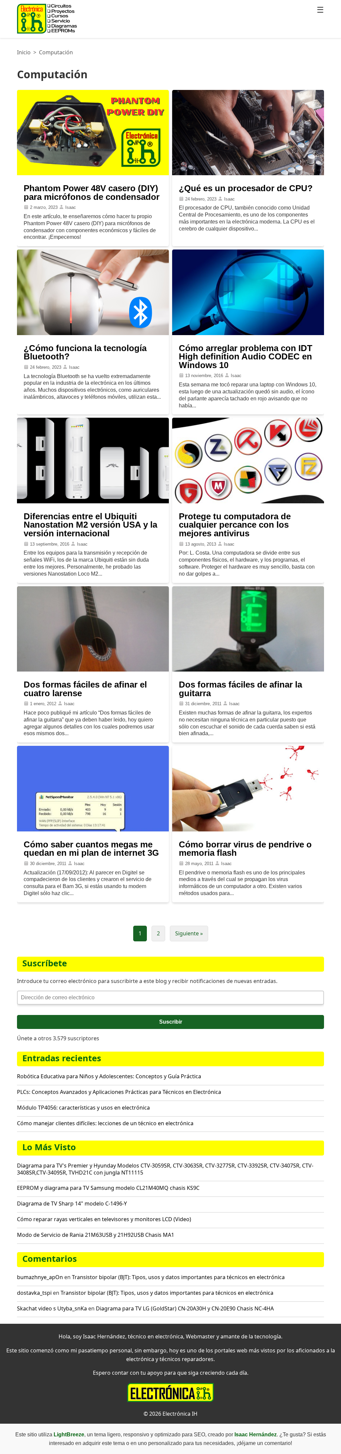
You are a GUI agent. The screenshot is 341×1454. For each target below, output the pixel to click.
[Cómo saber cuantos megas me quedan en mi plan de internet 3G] (93, 829)
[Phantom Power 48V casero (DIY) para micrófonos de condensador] (93, 173)
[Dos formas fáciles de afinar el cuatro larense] (93, 670)
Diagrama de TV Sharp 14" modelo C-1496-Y (72, 1203)
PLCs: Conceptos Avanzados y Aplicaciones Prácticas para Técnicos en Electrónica (119, 1092)
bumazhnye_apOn (40, 1277)
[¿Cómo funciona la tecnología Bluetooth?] (93, 333)
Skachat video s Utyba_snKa (52, 1308)
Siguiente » (189, 933)
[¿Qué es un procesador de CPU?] (248, 173)
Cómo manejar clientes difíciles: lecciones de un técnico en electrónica (105, 1123)
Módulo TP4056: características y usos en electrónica (83, 1107)
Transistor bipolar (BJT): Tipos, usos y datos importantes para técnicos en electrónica (178, 1277)
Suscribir (170, 1022)
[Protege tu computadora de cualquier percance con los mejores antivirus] (248, 501)
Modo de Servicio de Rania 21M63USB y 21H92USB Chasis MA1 (95, 1234)
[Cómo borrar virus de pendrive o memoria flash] (248, 829)
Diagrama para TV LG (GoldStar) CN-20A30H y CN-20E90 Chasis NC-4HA (185, 1308)
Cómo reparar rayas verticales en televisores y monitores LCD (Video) (104, 1219)
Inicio (24, 52)
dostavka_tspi (34, 1292)
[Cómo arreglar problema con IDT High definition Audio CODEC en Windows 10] (248, 333)
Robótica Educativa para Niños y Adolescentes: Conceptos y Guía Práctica (109, 1076)
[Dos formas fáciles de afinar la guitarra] (248, 670)
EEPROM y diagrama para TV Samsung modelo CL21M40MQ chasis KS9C (108, 1188)
